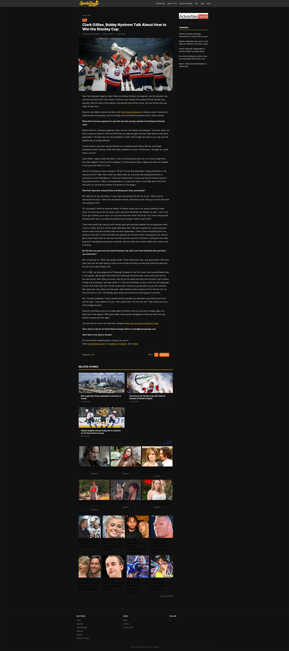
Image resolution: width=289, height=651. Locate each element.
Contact (126, 624)
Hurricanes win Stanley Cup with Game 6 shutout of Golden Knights (147, 397)
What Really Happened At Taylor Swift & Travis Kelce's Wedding (89, 584)
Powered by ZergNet (166, 596)
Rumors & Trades (83, 638)
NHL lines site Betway (131, 112)
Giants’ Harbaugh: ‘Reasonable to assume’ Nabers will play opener (192, 50)
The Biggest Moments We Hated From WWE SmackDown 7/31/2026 (137, 586)
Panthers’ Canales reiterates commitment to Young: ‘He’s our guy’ (193, 35)
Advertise (160, 3)
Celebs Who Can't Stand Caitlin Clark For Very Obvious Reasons (113, 584)
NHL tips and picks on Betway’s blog (142, 323)
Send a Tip (172, 3)
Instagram (122, 344)
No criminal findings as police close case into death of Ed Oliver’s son (193, 57)
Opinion (79, 635)
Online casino (185, 3)
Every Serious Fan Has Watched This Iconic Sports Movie (90, 543)
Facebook (112, 344)
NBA (202, 3)
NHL (89, 15)
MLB (209, 3)
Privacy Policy (128, 627)
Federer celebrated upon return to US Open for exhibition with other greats (193, 42)
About (125, 620)
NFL (196, 3)
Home (84, 15)
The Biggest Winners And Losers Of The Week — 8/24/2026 (162, 584)
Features (80, 631)
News (79, 620)
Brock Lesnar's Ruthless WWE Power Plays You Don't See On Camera (160, 546)
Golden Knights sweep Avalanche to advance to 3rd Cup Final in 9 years (101, 431)
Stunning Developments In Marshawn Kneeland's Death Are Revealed (136, 546)
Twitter (135, 344)
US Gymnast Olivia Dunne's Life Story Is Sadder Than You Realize (113, 544)
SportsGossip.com (96, 344)
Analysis (80, 624)
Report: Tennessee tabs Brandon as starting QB (193, 65)
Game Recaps (82, 627)
